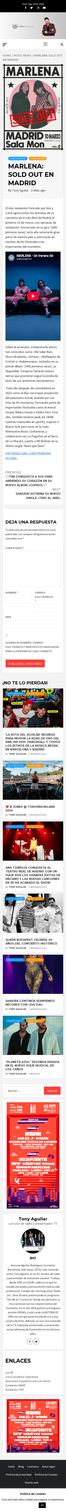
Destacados (18, 158)
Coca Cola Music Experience (21, 1377)
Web (8, 617)
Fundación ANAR (15, 1385)
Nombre (11, 592)
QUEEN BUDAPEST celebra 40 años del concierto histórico (31, 941)
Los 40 (9, 1372)
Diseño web (32, 1482)
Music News (38, 158)
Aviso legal (48, 1466)
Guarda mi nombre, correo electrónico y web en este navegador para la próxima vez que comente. (32, 647)
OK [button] (42, 1505)
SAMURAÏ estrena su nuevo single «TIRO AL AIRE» (38, 494)
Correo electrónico (43, 597)
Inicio (11, 1466)
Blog (21, 1466)
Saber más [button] (28, 1505)
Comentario (14, 548)
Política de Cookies (46, 1474)
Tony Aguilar (20, 190)
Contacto (33, 1466)
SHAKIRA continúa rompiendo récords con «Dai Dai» (30, 1002)
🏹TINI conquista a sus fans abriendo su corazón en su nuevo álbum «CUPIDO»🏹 (29, 479)
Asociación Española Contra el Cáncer (28, 1381)
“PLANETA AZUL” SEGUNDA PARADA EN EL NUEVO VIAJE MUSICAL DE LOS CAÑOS (32, 1065)
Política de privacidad (18, 1474)
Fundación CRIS (14, 1389)
